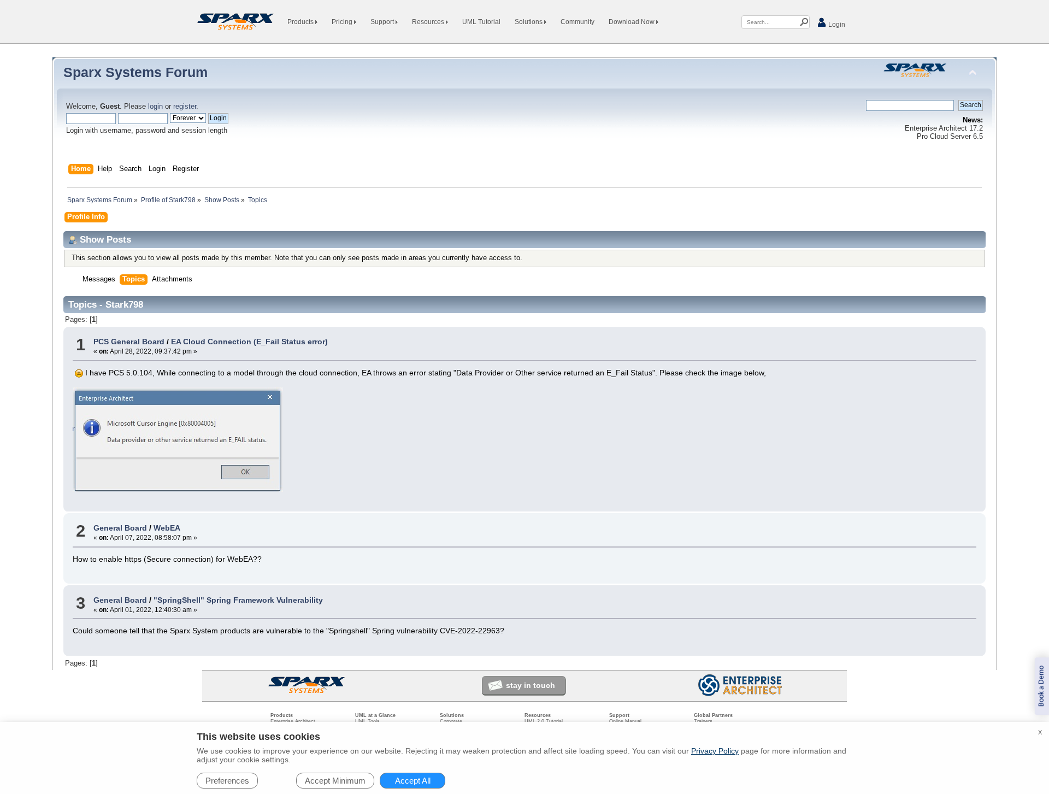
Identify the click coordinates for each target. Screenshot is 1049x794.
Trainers (703, 721)
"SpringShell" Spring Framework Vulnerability (238, 600)
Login (836, 24)
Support (383, 22)
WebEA (167, 528)
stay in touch (530, 685)
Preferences (227, 780)
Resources (429, 22)
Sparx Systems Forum (135, 72)
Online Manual (625, 721)
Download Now (632, 22)
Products (301, 22)
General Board (120, 528)
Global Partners (713, 715)
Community (577, 22)
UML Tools (367, 721)
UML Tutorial (481, 22)
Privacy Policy (715, 750)
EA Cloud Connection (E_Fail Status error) (249, 341)
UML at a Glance (375, 715)
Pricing (343, 22)
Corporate (451, 721)
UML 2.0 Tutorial (543, 721)
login (155, 106)
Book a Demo (1042, 686)
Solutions (529, 22)
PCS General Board (128, 341)
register (184, 106)
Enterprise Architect (292, 721)
